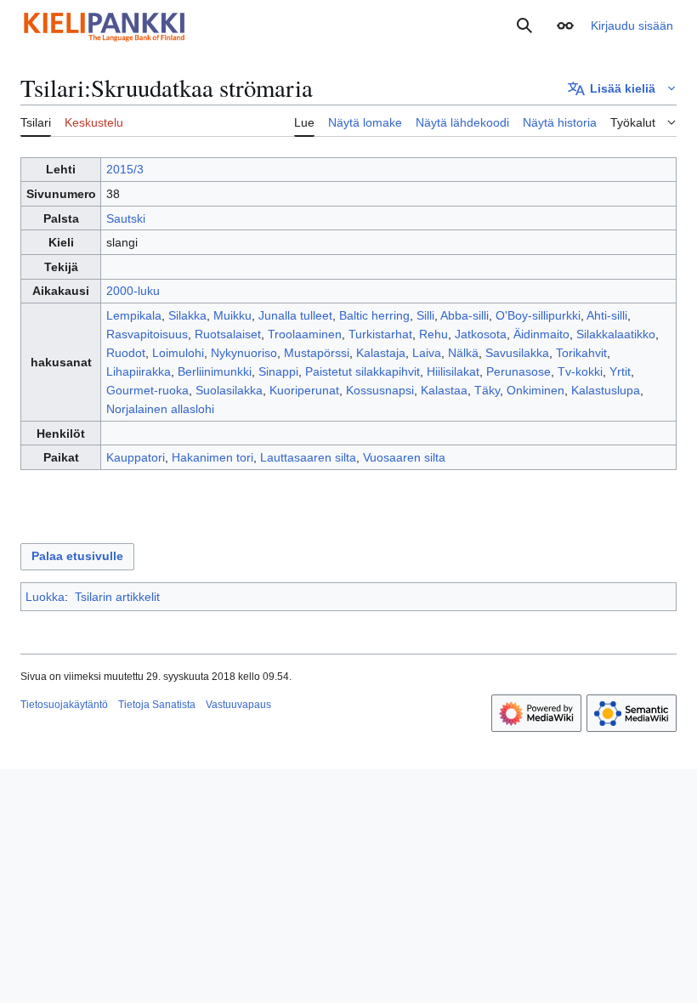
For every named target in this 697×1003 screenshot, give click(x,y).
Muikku (232, 315)
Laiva (426, 353)
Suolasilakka (229, 390)
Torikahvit (581, 353)
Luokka (45, 597)
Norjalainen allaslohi (160, 409)
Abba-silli (464, 315)
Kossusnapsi (380, 390)
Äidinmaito (541, 334)
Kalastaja (380, 353)
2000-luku (133, 291)
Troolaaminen (305, 334)
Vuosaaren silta (404, 457)
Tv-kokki (580, 371)
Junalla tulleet (295, 315)
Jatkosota (481, 334)
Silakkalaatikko (615, 334)
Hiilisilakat (453, 371)
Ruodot (125, 353)
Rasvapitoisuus (147, 334)
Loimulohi (178, 353)
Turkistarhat (380, 334)
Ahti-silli (606, 315)
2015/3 (125, 169)
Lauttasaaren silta (308, 457)
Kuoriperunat (304, 390)
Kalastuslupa (605, 390)
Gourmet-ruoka (147, 390)
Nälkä (463, 353)
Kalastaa (444, 390)
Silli (425, 315)
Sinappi (278, 371)
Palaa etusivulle (77, 556)
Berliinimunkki (215, 371)
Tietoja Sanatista (157, 705)
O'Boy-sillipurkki (538, 315)
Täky (487, 390)
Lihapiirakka (138, 371)
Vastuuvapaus (238, 705)
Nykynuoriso (244, 353)
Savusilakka (517, 353)
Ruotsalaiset (228, 334)
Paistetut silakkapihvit (362, 371)
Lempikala (134, 315)
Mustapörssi (316, 353)
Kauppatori (135, 457)
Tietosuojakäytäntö (64, 705)
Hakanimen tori (212, 457)
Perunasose (518, 371)
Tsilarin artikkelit (117, 597)
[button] (565, 25)
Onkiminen (535, 390)
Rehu (433, 334)
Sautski (125, 218)
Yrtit (620, 371)
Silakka (187, 315)
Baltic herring (374, 315)
